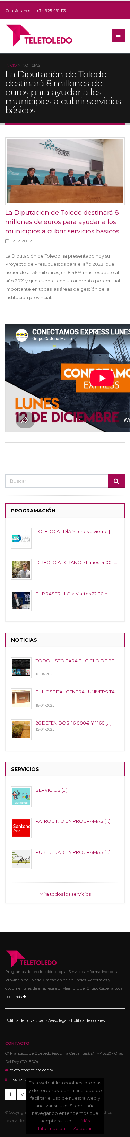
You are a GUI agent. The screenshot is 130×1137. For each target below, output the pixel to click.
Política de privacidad (25, 1020)
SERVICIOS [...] (52, 790)
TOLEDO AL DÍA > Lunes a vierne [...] (75, 531)
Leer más (14, 996)
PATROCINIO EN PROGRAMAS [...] (73, 821)
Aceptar (82, 1128)
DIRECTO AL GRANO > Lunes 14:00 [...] (77, 562)
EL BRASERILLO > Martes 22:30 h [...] (75, 593)
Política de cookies (88, 1020)
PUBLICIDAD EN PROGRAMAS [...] (73, 852)
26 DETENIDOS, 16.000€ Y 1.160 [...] (74, 723)
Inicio (11, 65)
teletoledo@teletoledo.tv (31, 1070)
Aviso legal (58, 1020)
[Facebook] (10, 1094)
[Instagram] (22, 1094)
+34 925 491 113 (51, 10)
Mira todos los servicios (65, 894)
